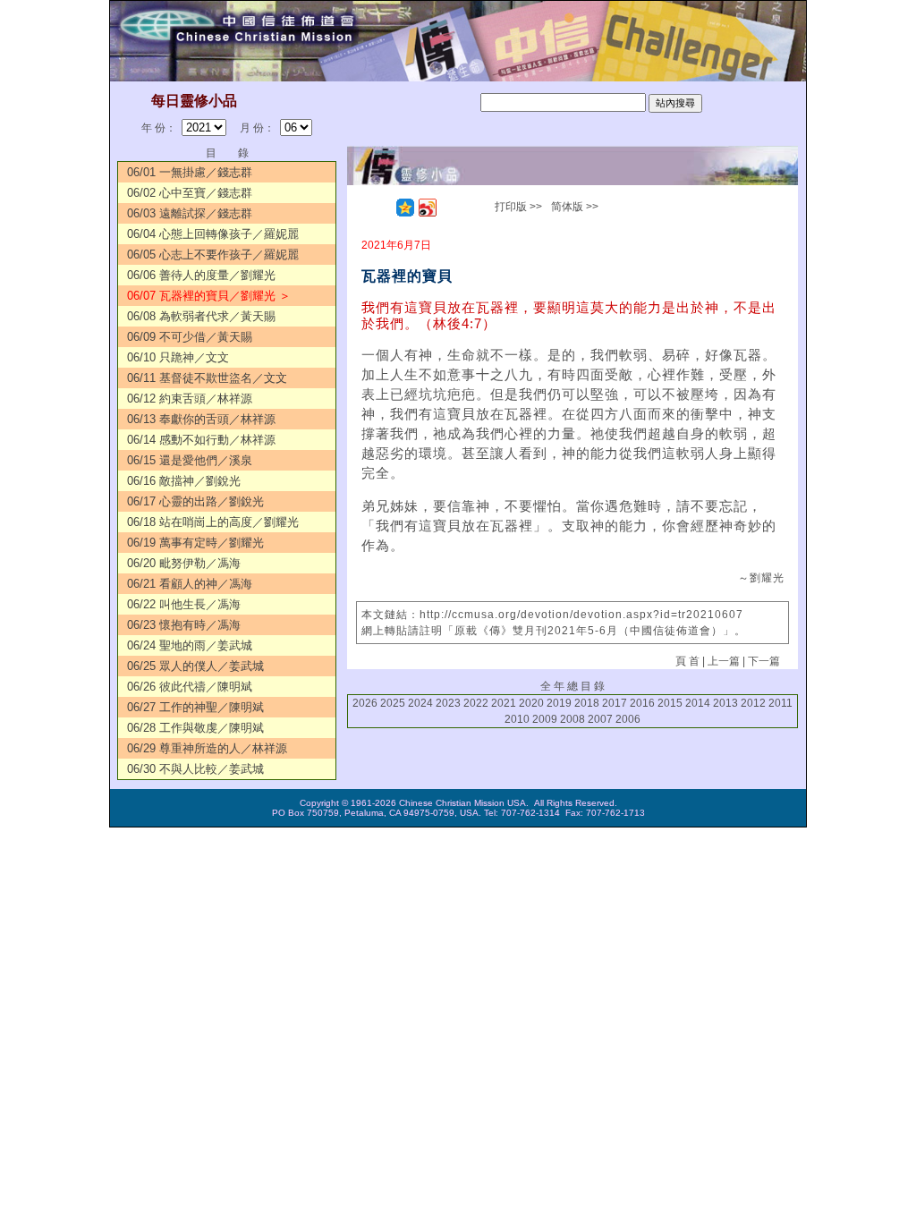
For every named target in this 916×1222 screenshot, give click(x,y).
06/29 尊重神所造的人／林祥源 (207, 748)
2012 (753, 703)
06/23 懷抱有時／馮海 (184, 625)
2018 (586, 703)
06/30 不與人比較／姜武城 (195, 769)
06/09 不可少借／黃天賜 (189, 337)
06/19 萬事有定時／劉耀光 (195, 542)
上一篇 (724, 661)
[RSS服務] (383, 207)
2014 (697, 703)
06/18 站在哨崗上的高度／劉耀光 (213, 522)
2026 (364, 703)
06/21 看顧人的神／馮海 (189, 583)
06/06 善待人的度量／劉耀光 (201, 275)
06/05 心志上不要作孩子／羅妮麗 (213, 254)
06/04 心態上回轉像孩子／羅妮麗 (213, 234)
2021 (503, 703)
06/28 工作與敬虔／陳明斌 (195, 727)
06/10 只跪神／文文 (178, 357)
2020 (531, 703)
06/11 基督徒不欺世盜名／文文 (207, 378)
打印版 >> (518, 206)
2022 (475, 703)
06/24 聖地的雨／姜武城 (189, 645)
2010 (517, 719)
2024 (420, 703)
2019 (559, 703)
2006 (627, 719)
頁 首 (687, 661)
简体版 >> (574, 206)
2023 (448, 703)
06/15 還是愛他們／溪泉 (189, 460)
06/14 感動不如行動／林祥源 (201, 439)
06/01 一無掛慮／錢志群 (189, 172)
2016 (642, 703)
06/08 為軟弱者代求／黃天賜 (201, 316)
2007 (600, 719)
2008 (572, 719)
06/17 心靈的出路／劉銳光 (195, 501)
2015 (670, 703)
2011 (780, 703)
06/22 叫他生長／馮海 (184, 604)
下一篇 (764, 661)
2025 (392, 703)
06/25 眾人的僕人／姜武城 (195, 666)
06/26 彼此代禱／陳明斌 (189, 686)
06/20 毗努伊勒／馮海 (184, 563)
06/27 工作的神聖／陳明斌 (195, 707)
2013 (725, 703)
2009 (544, 719)
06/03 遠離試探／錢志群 (189, 213)
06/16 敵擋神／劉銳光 (184, 481)
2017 (614, 703)
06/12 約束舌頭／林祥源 (189, 398)
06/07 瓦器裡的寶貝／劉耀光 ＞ (209, 295)
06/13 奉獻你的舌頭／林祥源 (201, 419)
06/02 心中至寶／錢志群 (189, 192)
